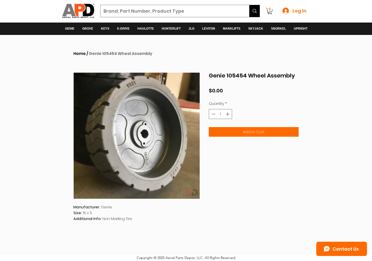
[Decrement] (213, 114)
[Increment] (228, 114)
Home (79, 53)
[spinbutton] (220, 114)
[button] (270, 11)
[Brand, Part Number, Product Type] (254, 11)
